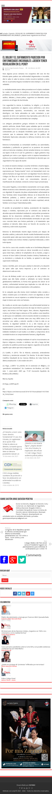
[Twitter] (19, 594)
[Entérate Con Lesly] (26, 15)
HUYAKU (32, 785)
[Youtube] (28, 594)
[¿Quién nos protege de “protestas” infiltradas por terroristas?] (6, 661)
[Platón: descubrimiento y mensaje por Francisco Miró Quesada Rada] (6, 614)
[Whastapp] (37, 594)
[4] (17, 261)
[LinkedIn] (24, 594)
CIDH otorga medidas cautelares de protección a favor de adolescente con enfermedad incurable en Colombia (12, 478)
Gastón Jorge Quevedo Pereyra (14, 68)
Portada (5, 33)
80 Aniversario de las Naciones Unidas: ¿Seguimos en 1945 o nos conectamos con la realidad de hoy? (23, 632)
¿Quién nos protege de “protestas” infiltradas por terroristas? (22, 664)
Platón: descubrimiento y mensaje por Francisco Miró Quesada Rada (25, 617)
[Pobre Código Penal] (6, 675)
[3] (15, 187)
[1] (9, 140)
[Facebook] (15, 594)
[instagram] (32, 594)
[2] (47, 182)
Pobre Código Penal (8, 678)
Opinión (12, 33)
